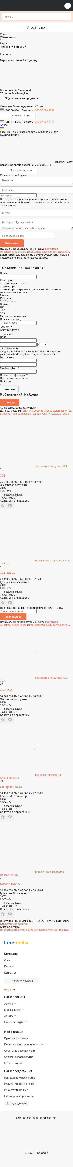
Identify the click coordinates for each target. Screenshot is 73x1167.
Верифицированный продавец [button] (18, 60)
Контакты (10, 972)
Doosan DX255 (10, 884)
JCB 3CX (6, 689)
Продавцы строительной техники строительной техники (34, 929)
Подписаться (13, 616)
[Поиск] (67, 16)
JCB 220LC (7, 572)
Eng (6, 989)
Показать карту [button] (63, 161)
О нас (7, 960)
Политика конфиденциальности (23, 1044)
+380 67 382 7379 (43, 121)
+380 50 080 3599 (43, 110)
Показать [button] (27, 110)
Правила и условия (16, 1038)
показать (9, 389)
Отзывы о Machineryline (18, 1056)
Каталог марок (13, 1062)
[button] (67, 5)
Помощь (9, 966)
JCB (3, 475)
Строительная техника (14, 923)
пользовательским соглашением (49, 251)
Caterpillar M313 (11, 787)
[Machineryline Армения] (25, 5)
